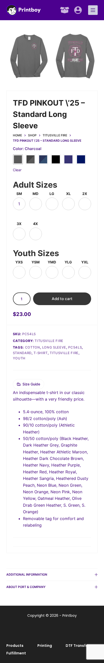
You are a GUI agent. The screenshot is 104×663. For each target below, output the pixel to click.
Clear (17, 170)
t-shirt (41, 353)
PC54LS (75, 347)
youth (19, 358)
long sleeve (54, 347)
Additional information (26, 574)
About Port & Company (25, 587)
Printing (44, 645)
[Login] (78, 10)
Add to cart (62, 298)
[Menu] (93, 10)
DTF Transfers (78, 645)
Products (14, 645)
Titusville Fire (49, 341)
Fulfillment (16, 653)
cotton (32, 347)
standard (22, 353)
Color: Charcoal (27, 148)
